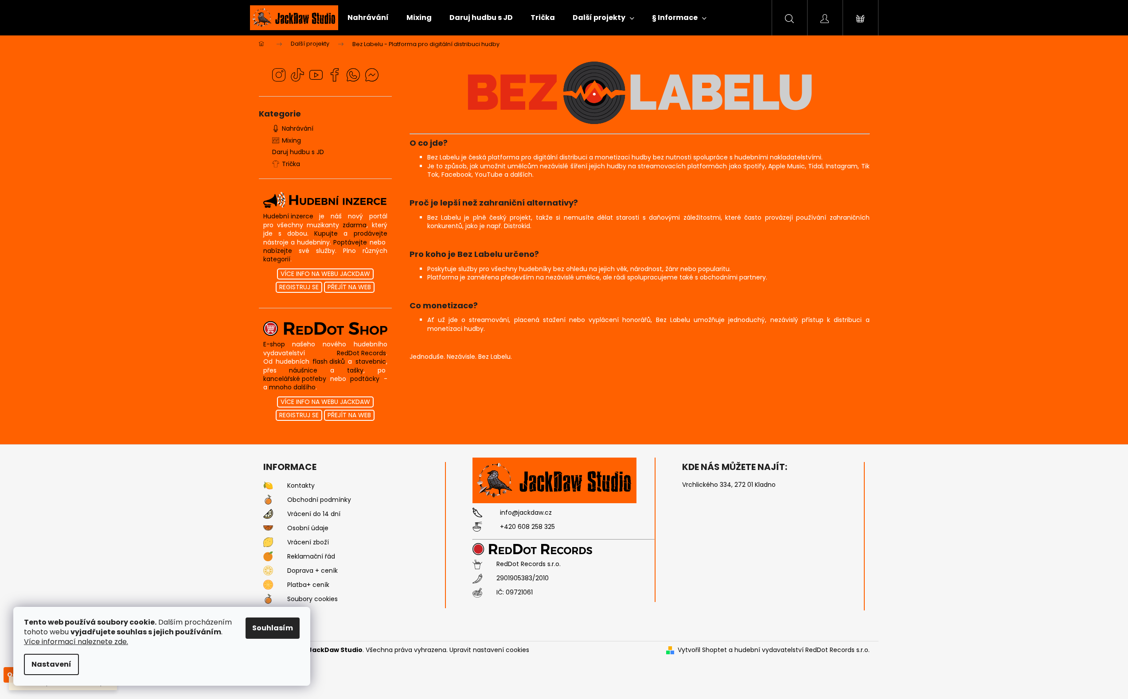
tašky (355, 370)
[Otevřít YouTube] (316, 74)
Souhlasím (272, 628)
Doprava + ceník (312, 571)
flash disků (328, 361)
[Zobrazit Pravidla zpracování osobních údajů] (268, 528)
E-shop (274, 344)
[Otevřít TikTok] (297, 74)
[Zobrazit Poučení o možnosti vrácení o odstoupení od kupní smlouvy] (268, 514)
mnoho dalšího (292, 387)
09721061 (519, 592)
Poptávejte (350, 242)
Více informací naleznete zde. (76, 642)
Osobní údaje (307, 528)
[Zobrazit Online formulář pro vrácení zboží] (268, 542)
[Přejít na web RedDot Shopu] (325, 328)
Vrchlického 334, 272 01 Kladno (729, 485)
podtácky (364, 379)
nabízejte (277, 251)
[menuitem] (368, 17)
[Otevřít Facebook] (334, 74)
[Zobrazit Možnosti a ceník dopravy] (268, 570)
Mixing (291, 140)
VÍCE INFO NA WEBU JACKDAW (325, 273)
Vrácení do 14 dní (313, 514)
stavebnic (370, 361)
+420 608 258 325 (527, 527)
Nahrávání (297, 128)
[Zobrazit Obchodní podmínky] (268, 500)
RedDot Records (361, 353)
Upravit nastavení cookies (489, 649)
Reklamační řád (311, 556)
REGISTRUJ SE (299, 287)
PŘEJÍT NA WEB (349, 287)
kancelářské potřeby (294, 379)
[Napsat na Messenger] (371, 74)
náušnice (303, 370)
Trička (291, 163)
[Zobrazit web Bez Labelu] (639, 91)
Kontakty (301, 486)
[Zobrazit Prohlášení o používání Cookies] (268, 599)
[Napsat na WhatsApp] (353, 74)
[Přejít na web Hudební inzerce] (325, 200)
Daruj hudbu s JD (298, 152)
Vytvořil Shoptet (702, 650)
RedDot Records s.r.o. (528, 564)
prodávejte (370, 233)
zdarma (355, 225)
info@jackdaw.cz (526, 513)
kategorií (276, 259)
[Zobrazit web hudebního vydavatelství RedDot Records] (538, 549)
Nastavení (51, 664)
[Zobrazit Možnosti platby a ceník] (268, 585)
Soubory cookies (312, 599)
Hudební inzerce (288, 216)
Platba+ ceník (308, 585)
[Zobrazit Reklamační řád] (268, 556)
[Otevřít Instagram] (278, 74)
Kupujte (326, 233)
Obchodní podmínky (319, 500)
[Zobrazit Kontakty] (268, 485)
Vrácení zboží (308, 542)
